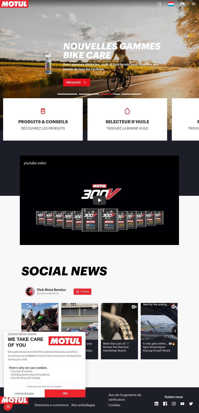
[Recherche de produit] (160, 4)
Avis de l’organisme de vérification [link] (124, 397)
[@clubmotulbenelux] (30, 292)
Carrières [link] (78, 395)
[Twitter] (191, 404)
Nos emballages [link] (83, 405)
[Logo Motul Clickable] (14, 4)
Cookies (114, 405)
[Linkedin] (156, 404)
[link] (99, 64)
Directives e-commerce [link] (52, 405)
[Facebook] (165, 404)
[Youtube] (182, 404)
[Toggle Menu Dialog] (193, 4)
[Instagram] (174, 404)
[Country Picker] (171, 4)
